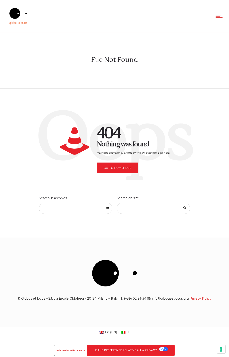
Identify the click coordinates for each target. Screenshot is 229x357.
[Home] (18, 27)
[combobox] (75, 208)
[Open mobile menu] (220, 16)
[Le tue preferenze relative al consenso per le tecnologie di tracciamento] (221, 349)
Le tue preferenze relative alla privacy (125, 350)
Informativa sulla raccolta (71, 350)
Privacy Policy (200, 298)
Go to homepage (117, 167)
